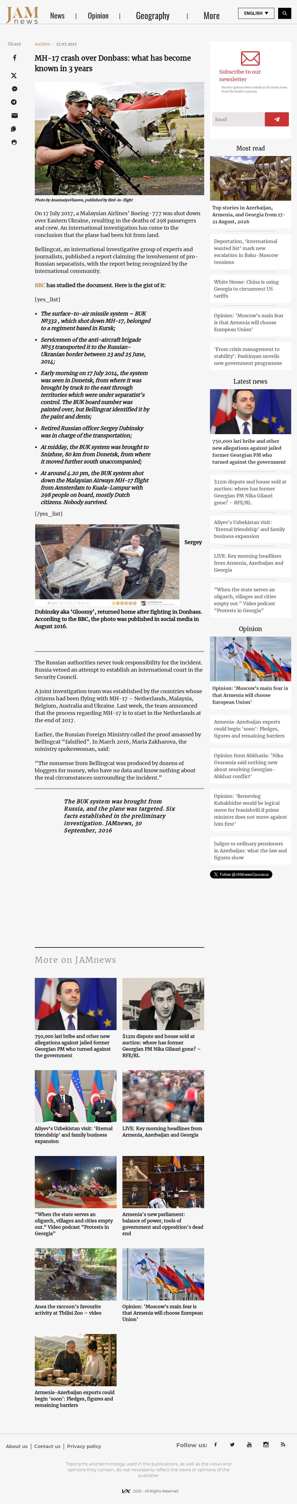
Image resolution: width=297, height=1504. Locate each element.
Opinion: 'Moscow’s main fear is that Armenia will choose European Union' (162, 1313)
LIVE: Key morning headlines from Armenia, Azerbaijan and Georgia (162, 1132)
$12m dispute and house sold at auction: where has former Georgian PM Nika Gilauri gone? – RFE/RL (161, 1045)
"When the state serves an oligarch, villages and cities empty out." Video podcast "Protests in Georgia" (74, 1223)
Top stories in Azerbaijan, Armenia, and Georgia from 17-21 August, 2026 (249, 214)
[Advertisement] (119, 892)
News (57, 15)
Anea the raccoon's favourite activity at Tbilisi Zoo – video (68, 1310)
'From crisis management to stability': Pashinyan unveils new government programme (248, 356)
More (212, 15)
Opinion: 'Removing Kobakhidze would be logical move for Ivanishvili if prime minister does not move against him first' (250, 810)
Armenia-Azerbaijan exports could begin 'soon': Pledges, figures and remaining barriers (75, 1398)
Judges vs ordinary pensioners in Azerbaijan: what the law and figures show (250, 850)
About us (17, 1446)
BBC (40, 285)
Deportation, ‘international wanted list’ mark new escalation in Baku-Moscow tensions (246, 251)
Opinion (98, 15)
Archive (45, 44)
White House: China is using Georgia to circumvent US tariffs (246, 289)
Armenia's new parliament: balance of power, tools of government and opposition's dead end (162, 1223)
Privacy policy (84, 1446)
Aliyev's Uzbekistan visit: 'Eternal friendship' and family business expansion (74, 1135)
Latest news (250, 381)
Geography (153, 15)
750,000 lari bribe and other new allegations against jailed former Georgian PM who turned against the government (73, 1045)
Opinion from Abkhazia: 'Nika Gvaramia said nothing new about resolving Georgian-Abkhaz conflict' (248, 766)
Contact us (47, 1446)
